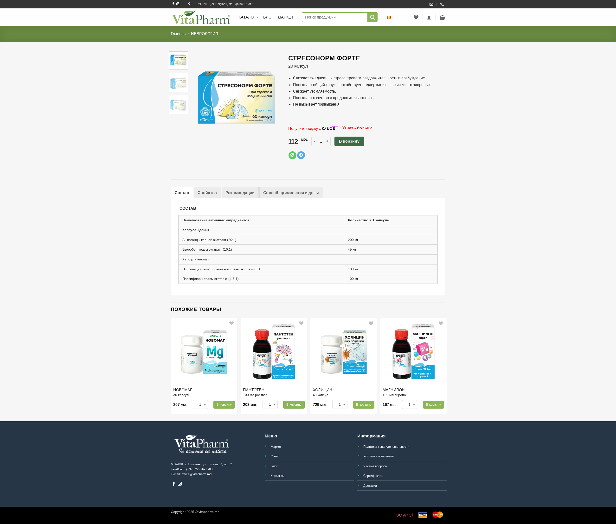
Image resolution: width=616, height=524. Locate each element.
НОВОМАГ (182, 390)
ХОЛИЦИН (322, 390)
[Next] (282, 97)
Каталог (247, 17)
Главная (178, 34)
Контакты (277, 476)
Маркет (286, 17)
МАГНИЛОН (394, 390)
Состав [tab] (182, 193)
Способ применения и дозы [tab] (291, 193)
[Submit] (372, 17)
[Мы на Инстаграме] (177, 4)
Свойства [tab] (207, 193)
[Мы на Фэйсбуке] (173, 4)
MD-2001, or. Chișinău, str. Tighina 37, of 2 (225, 4)
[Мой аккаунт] (429, 17)
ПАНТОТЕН (253, 390)
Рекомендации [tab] (240, 193)
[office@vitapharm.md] (432, 4)
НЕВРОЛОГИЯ (204, 34)
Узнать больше (357, 128)
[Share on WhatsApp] (292, 155)
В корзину (349, 141)
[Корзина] (442, 17)
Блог (268, 17)
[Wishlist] (416, 17)
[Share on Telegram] (301, 155)
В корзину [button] (224, 404)
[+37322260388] (442, 4)
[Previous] (190, 97)
